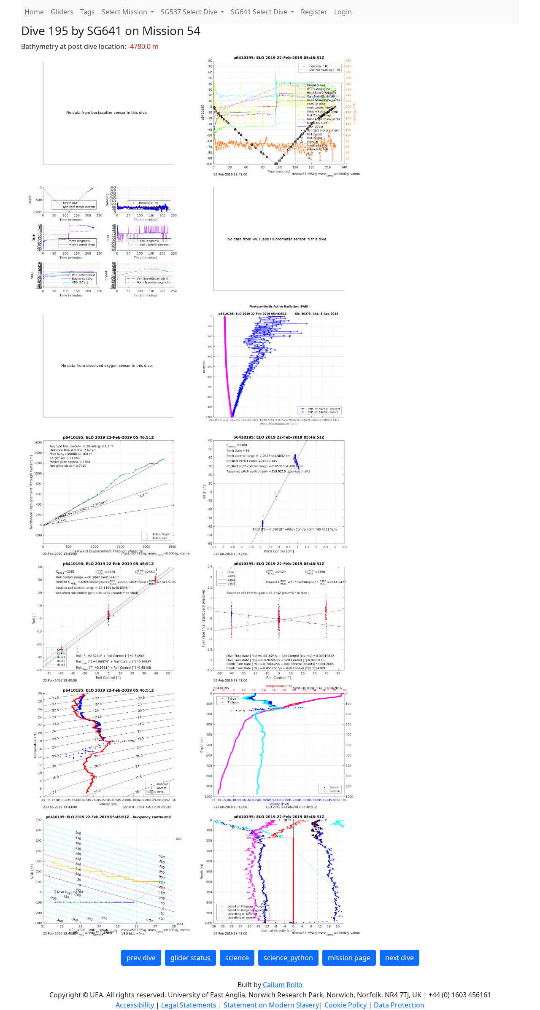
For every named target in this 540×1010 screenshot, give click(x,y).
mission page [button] (349, 957)
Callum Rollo (282, 984)
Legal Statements (189, 1005)
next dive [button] (399, 957)
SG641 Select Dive (260, 11)
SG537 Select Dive (190, 11)
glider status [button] (190, 957)
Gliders (62, 11)
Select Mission (125, 11)
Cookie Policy (346, 1005)
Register (314, 11)
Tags (87, 11)
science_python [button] (288, 957)
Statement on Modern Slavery (271, 1005)
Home (34, 11)
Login (343, 11)
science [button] (237, 957)
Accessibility (136, 1005)
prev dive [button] (141, 957)
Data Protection (399, 1005)
